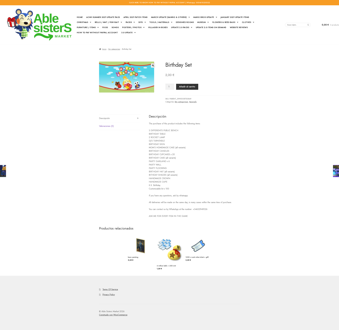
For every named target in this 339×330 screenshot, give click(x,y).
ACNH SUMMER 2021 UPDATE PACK (103, 17)
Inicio (104, 49)
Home (80, 17)
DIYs (141, 22)
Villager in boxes (158, 27)
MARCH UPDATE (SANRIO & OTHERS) (169, 17)
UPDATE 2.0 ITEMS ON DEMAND (211, 27)
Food (105, 27)
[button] (153, 65)
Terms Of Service (110, 289)
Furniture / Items (86, 27)
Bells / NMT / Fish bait (107, 22)
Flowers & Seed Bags (223, 22)
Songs (115, 27)
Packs (129, 22)
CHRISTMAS (82, 22)
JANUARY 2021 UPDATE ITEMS (235, 17)
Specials (193, 101)
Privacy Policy (108, 294)
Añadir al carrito (187, 86)
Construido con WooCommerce (113, 314)
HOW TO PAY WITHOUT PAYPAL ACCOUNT (97, 32)
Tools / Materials (159, 22)
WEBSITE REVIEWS (239, 27)
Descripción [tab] (104, 118)
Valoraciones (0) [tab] (106, 126)
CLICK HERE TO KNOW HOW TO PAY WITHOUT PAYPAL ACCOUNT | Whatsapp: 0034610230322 (169, 2)
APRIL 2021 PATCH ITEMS (136, 17)
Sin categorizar (114, 49)
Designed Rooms (185, 22)
